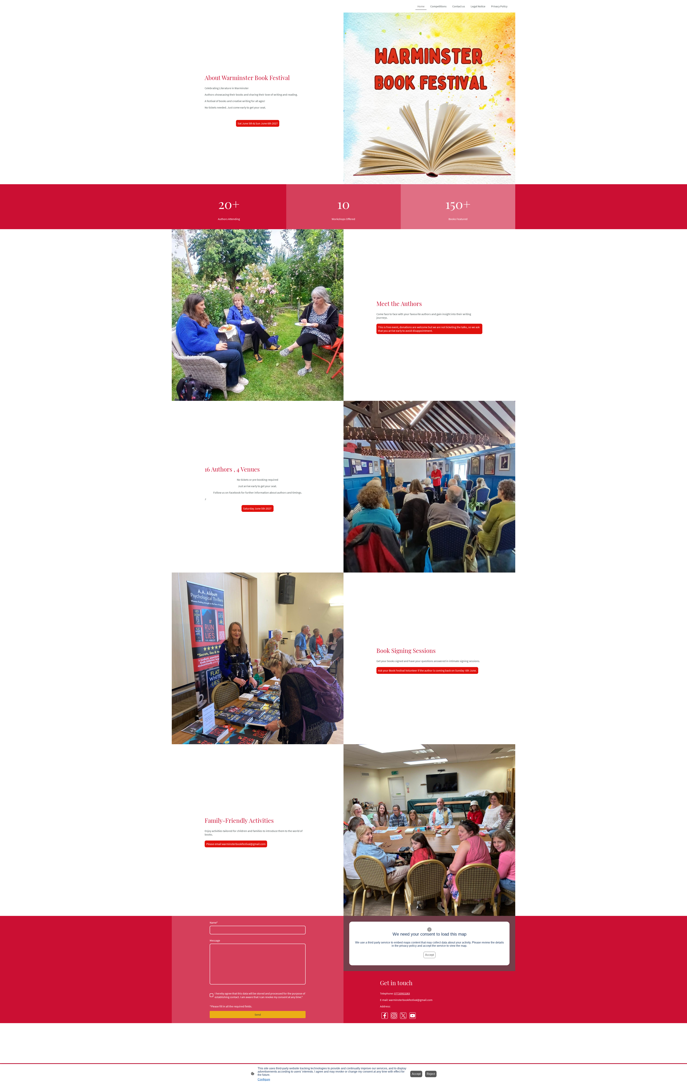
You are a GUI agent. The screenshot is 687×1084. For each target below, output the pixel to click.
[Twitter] (403, 1015)
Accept (429, 954)
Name (214, 922)
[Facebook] (384, 1015)
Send (258, 1014)
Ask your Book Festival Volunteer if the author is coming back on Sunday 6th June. (427, 670)
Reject (431, 1073)
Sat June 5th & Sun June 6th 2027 (258, 123)
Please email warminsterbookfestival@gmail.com (235, 844)
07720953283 (402, 993)
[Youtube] (412, 1015)
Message (215, 940)
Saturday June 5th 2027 (257, 508)
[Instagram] (394, 1015)
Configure (264, 1079)
